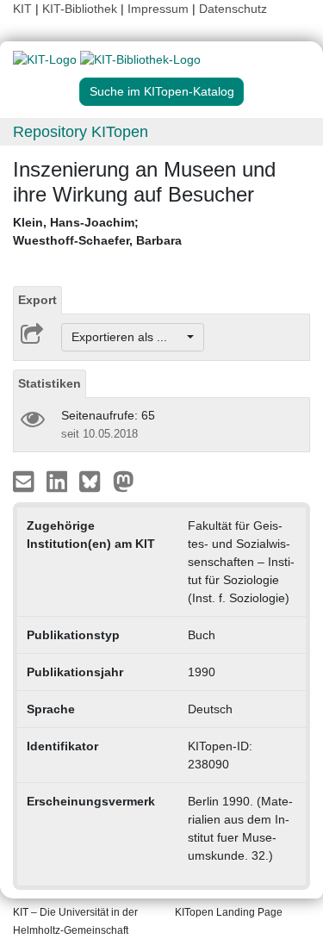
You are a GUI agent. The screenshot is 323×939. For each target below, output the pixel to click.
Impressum (158, 9)
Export (37, 300)
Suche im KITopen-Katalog (162, 91)
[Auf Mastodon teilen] (123, 481)
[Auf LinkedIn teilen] (59, 481)
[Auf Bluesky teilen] (94, 481)
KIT (22, 9)
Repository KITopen (80, 131)
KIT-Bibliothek (81, 9)
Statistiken (49, 383)
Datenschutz (233, 9)
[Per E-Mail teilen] (25, 481)
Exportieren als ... (127, 337)
